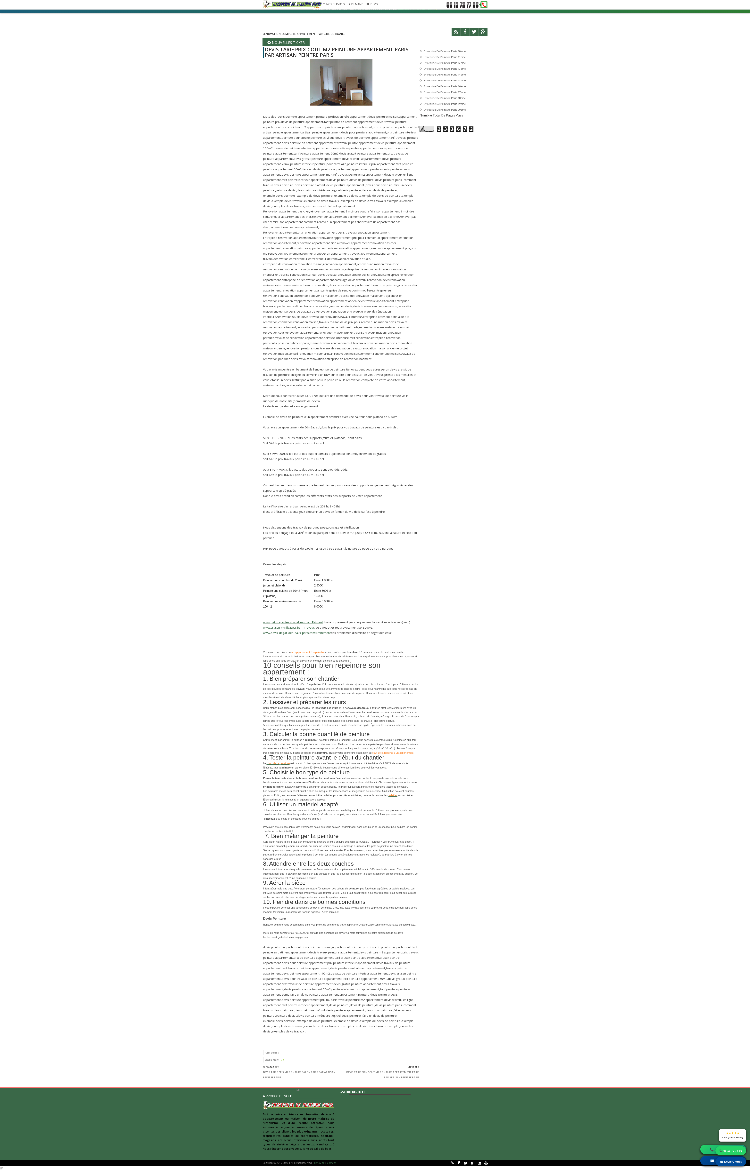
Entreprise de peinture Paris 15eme (445, 80)
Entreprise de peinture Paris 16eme (445, 86)
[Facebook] (465, 33)
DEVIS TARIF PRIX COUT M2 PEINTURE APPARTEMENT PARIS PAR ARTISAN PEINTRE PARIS (336, 52)
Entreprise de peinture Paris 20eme (445, 109)
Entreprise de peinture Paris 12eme (445, 63)
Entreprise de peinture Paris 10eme (445, 51)
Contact (331, 1163)
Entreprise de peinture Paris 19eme (445, 104)
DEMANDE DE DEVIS (364, 4)
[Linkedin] (479, 1163)
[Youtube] (486, 1163)
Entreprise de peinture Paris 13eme (445, 68)
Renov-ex (319, 1163)
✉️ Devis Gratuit (731, 1161)
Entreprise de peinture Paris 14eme (445, 74)
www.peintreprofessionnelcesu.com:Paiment (293, 622)
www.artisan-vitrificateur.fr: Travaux (289, 627)
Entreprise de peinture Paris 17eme (445, 92)
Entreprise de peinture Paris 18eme (445, 98)
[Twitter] (474, 33)
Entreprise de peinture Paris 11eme (445, 57)
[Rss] (456, 33)
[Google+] (472, 1163)
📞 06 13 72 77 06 (730, 1150)
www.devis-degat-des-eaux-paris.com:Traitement (297, 633)
